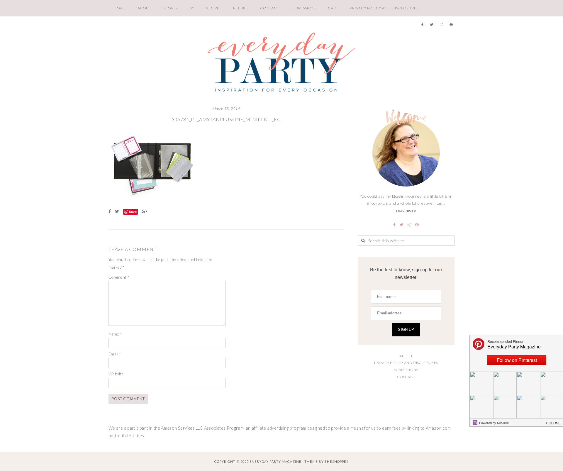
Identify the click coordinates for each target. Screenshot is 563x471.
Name (115, 333)
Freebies (239, 8)
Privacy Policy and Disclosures (384, 8)
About (145, 8)
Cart (333, 8)
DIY (191, 8)
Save (133, 211)
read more (406, 210)
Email (114, 353)
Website (116, 373)
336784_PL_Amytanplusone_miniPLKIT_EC (226, 119)
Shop (168, 8)
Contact (269, 8)
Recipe (213, 8)
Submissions (303, 8)
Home (120, 8)
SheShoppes (336, 461)
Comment (118, 277)
